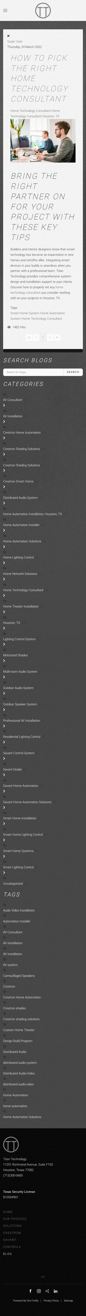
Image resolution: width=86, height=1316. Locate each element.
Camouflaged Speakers (19, 976)
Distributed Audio (14, 1052)
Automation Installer (16, 921)
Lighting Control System (19, 639)
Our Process (15, 1218)
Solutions (12, 1225)
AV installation (12, 954)
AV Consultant (13, 400)
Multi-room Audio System (20, 672)
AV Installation (12, 416)
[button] (5, 10)
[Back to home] (43, 10)
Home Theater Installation (21, 606)
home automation (15, 1106)
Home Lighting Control (18, 557)
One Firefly (33, 1300)
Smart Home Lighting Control (23, 834)
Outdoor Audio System (18, 688)
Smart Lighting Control (18, 867)
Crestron (9, 986)
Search (73, 372)
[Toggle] (4, 405)
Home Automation (15, 1095)
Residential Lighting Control (21, 737)
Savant (9, 1239)
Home (8, 1212)
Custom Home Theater (19, 1030)
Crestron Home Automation (22, 432)
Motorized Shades (16, 655)
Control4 (12, 1247)
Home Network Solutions (20, 574)
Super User (15, 41)
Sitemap (68, 1300)
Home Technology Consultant (31, 111)
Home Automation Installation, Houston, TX (32, 514)
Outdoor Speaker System (20, 704)
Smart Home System (24, 313)
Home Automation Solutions (22, 541)
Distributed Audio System (20, 498)
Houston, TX (11, 623)
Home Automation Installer (21, 525)
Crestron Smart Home (18, 481)
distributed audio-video (18, 1084)
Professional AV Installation (21, 721)
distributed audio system (20, 1063)
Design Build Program (17, 1041)
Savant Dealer (12, 769)
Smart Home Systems (18, 851)
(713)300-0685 (13, 1175)
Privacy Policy (51, 1300)
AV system (10, 965)
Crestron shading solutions (21, 1019)
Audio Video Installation (19, 910)
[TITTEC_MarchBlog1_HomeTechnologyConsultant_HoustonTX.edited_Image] (43, 140)
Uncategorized (13, 884)
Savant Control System (19, 753)
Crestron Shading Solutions (21, 449)
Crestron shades (14, 1008)
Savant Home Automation (20, 786)
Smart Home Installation (20, 818)
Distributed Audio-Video (19, 1073)
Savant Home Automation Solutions (27, 802)
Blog (7, 1253)
